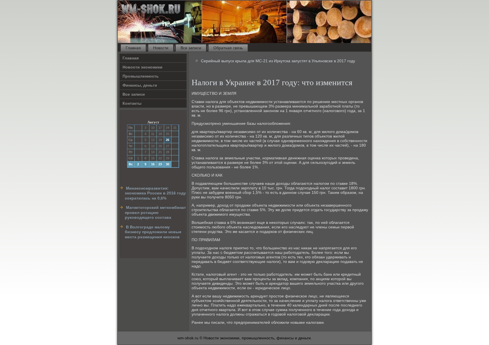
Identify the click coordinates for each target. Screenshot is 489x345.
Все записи (191, 48)
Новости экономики (142, 67)
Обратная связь (228, 48)
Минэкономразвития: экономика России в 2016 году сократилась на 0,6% (155, 193)
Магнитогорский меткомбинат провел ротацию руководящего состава (155, 212)
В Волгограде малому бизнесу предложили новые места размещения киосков (153, 232)
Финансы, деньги (140, 85)
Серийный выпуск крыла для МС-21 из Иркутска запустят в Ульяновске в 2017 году (278, 61)
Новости (160, 48)
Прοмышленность (141, 76)
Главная (133, 48)
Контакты (132, 103)
